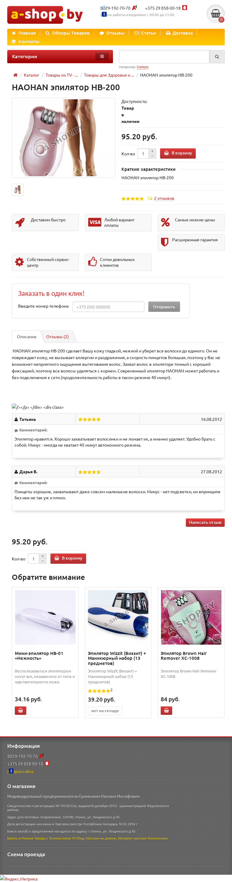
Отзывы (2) (57, 336)
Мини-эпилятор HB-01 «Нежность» (39, 655)
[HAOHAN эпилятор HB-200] (63, 137)
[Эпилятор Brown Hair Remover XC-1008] (191, 617)
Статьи (148, 33)
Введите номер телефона (43, 306)
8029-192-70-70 (115, 8)
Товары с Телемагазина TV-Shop (59, 838)
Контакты (29, 41)
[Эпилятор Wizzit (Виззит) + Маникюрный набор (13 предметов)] (118, 617)
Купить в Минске (20, 838)
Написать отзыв (205, 522)
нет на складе (105, 710)
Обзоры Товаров (71, 33)
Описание (27, 336)
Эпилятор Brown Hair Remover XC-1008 (184, 655)
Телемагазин (157, 838)
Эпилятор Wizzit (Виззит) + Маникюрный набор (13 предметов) (117, 658)
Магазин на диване (101, 838)
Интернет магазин (132, 838)
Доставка (182, 33)
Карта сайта (22, 771)
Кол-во (128, 153)
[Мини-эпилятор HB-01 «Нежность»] (45, 617)
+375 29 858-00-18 (163, 8)
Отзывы (115, 33)
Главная (27, 33)
